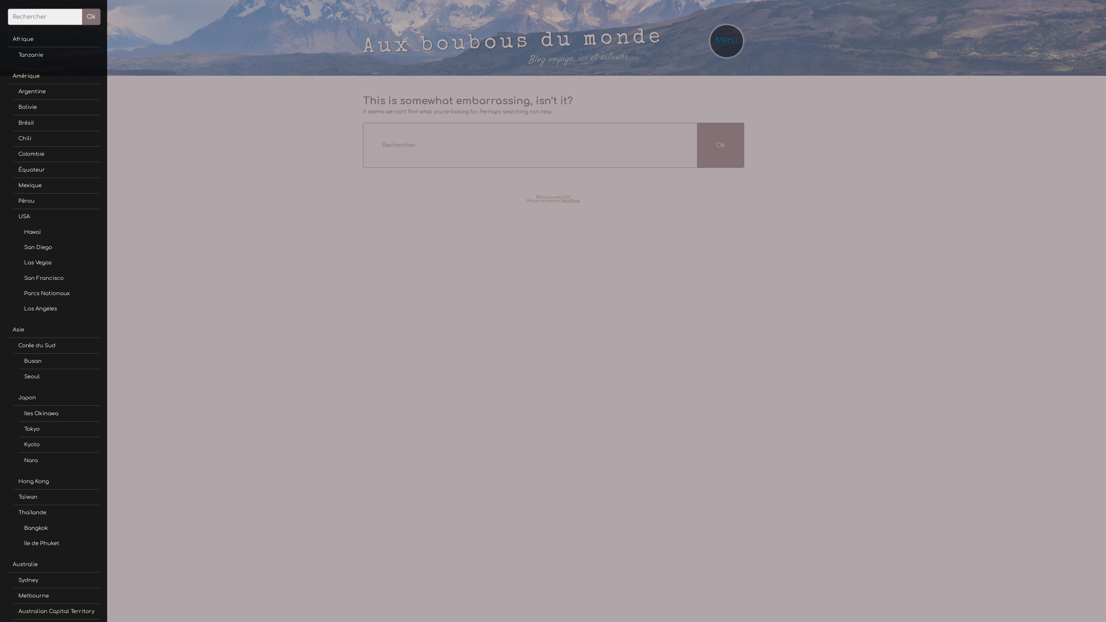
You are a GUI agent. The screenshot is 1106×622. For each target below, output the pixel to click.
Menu (728, 37)
